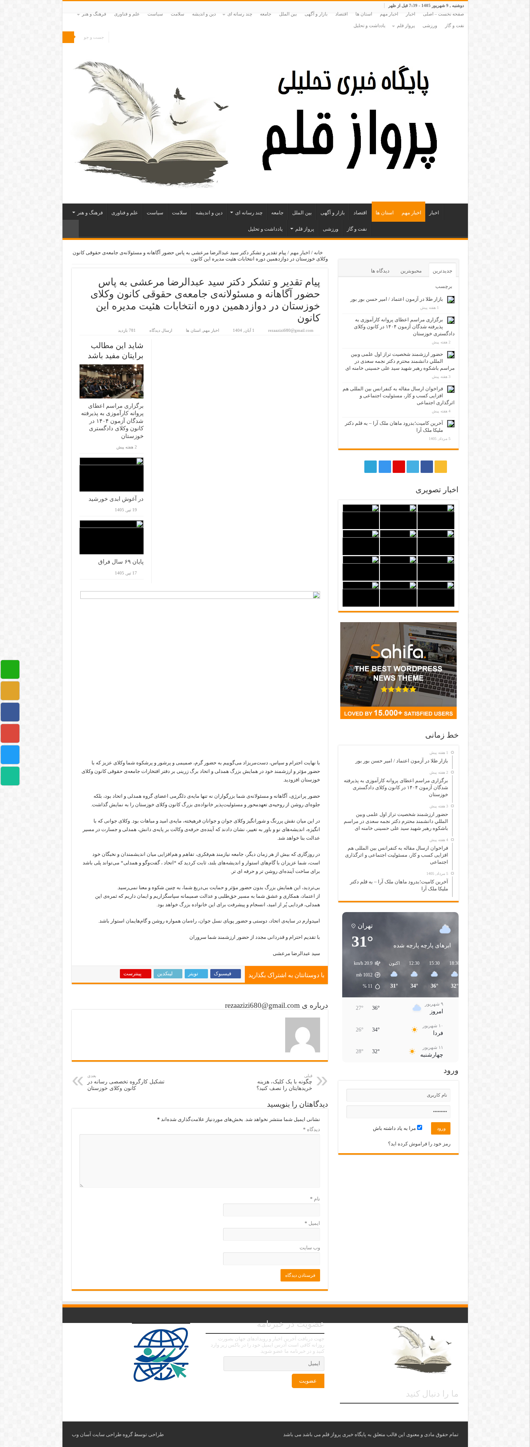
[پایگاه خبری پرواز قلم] (265, 118)
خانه (319, 252)
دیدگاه (311, 1129)
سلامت (177, 14)
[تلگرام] (122, 37)
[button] (363, 975)
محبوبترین (411, 271)
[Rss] (160, 37)
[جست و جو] (68, 37)
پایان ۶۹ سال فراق (121, 562)
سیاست (155, 14)
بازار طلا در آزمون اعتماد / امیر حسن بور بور (396, 299)
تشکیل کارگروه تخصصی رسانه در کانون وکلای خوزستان (126, 1082)
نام (315, 1199)
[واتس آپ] (115, 37)
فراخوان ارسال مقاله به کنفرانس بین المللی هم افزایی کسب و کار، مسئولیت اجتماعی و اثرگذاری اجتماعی (399, 395)
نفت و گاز (454, 25)
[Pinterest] (138, 37)
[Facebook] (153, 37)
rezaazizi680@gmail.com (290, 330)
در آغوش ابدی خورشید (116, 499)
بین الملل (288, 14)
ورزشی (430, 25)
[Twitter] (145, 37)
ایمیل (312, 1223)
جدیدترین (442, 271)
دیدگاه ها (380, 271)
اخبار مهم (389, 14)
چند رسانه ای (239, 14)
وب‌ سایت (310, 1247)
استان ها (363, 14)
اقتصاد (341, 14)
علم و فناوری (127, 14)
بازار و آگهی (316, 14)
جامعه (265, 14)
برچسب (443, 286)
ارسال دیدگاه (160, 330)
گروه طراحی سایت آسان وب (102, 1434)
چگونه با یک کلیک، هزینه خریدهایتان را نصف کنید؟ (284, 1082)
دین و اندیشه (204, 14)
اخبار (410, 14)
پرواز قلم (406, 25)
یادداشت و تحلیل (369, 25)
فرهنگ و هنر (94, 14)
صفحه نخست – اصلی (443, 14)
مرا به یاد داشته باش (395, 1128)
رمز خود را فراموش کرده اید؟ (419, 1144)
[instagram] (130, 37)
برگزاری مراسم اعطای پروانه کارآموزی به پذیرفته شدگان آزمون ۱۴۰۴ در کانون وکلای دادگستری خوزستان (112, 421)
